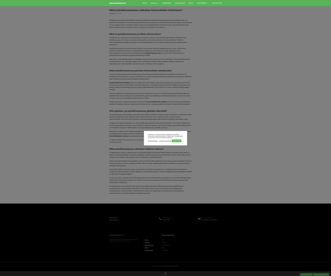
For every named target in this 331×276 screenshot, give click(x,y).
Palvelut (154, 3)
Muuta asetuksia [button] (153, 141)
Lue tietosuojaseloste (165, 141)
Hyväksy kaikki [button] (176, 141)
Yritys (144, 3)
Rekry (191, 3)
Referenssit (166, 3)
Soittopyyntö (217, 3)
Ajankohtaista (180, 3)
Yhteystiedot (201, 3)
